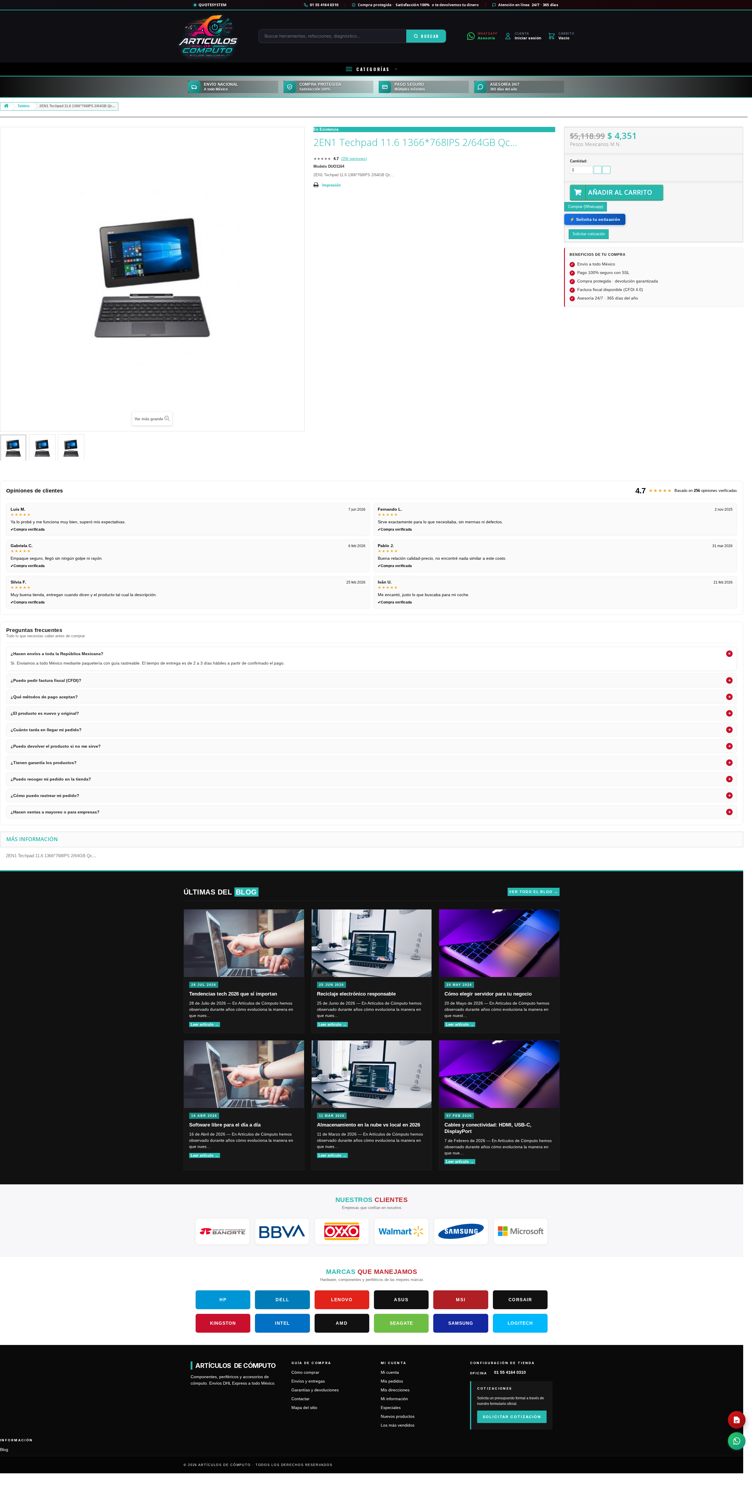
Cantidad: (578, 161)
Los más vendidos (397, 1425)
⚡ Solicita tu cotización (595, 219)
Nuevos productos (397, 1416)
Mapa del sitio (304, 1407)
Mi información (394, 1399)
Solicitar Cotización (512, 1416)
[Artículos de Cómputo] (207, 36)
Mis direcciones (395, 1390)
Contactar (300, 1399)
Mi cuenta (390, 1372)
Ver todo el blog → (533, 892)
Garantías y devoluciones (315, 1390)
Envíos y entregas (308, 1381)
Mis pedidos (392, 1381)
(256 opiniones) (354, 159)
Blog (4, 1449)
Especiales (391, 1407)
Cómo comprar (305, 1372)
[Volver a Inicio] (6, 106)
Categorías (373, 69)
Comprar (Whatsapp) (585, 206)
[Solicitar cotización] (737, 1420)
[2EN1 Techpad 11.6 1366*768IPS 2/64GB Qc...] (13, 448)
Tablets (24, 106)
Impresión (331, 185)
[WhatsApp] (737, 1441)
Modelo (320, 166)
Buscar (430, 36)
